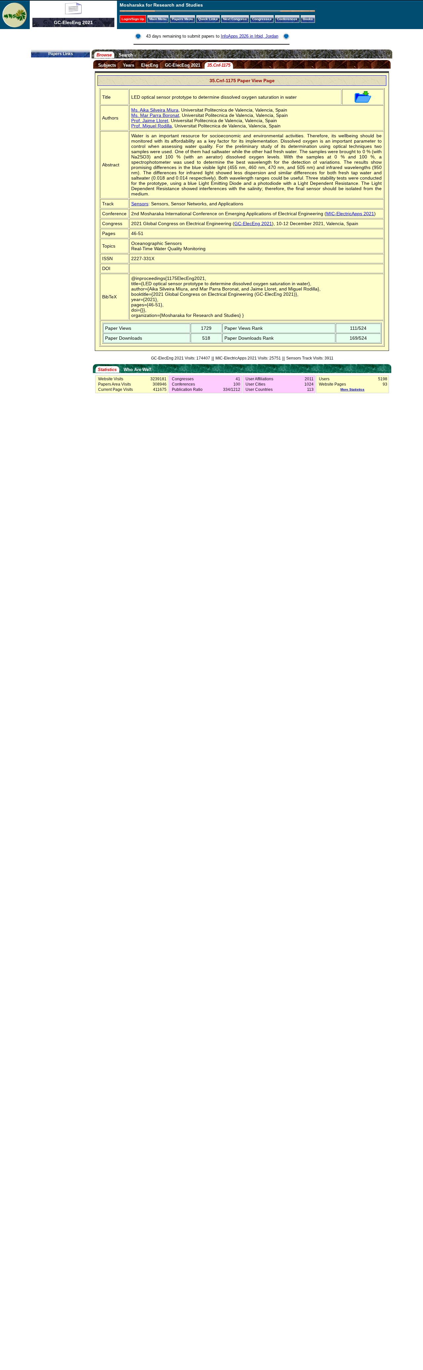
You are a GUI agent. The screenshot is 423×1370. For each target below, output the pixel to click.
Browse (104, 54)
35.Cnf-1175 (218, 65)
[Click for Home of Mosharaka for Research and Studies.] (14, 25)
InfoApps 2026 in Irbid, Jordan (249, 36)
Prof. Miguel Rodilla (151, 125)
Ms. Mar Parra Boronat (155, 115)
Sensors (139, 203)
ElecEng (149, 65)
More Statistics (352, 389)
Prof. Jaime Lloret (149, 120)
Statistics (107, 369)
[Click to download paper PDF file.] (363, 101)
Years (128, 65)
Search (126, 54)
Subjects (107, 65)
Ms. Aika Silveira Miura (154, 110)
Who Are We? (137, 369)
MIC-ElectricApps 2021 (350, 213)
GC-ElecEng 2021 (182, 65)
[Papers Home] (73, 12)
